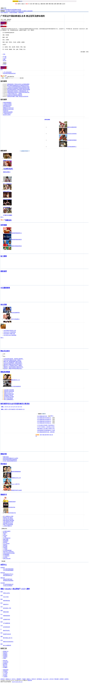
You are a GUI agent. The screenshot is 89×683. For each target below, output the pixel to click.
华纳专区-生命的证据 (9, 391)
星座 (9, 615)
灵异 (4, 521)
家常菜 (11, 398)
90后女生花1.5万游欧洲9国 (9, 332)
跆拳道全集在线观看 (8, 112)
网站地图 (56, 679)
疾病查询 (5, 663)
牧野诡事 (5, 523)
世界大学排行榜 (6, 558)
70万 (21, 406)
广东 (11, 637)
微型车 (6, 409)
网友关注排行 (5, 351)
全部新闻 (61, 679)
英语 (9, 619)
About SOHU (46, 679)
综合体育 (12, 9)
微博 (47, 3)
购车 (4, 608)
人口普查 (5, 549)
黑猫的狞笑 (8, 521)
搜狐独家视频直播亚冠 (16, 239)
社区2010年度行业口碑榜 (9, 553)
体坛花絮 (4, 304)
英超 (4, 579)
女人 (39, 3)
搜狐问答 (4, 454)
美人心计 (11, 392)
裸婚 (4, 520)
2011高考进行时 (6, 538)
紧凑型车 (13, 409)
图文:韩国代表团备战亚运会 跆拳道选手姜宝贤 (18, 85)
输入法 (4, 645)
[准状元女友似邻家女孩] (7, 197)
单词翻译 (5, 667)
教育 (2, 618)
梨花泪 (11, 395)
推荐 (4, 524)
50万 (19, 406)
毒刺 (13, 396)
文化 (2, 625)
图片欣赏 (5, 664)
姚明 (9, 570)
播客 (4, 611)
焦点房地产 (16, 589)
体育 (19, 3)
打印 (2, 25)
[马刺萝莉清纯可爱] (7, 205)
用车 (48, 434)
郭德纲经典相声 (12, 501)
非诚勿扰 (5, 547)
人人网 (4, 57)
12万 (9, 406)
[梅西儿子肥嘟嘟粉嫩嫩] (7, 181)
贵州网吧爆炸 (6, 554)
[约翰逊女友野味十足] (7, 189)
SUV (24, 409)
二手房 (9, 608)
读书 (4, 627)
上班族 (4, 536)
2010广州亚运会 (4, 12)
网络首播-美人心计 (15, 379)
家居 (36, 3)
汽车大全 (10, 403)
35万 (16, 406)
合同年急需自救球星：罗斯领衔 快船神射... (13, 358)
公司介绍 (51, 679)
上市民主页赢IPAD (7, 525)
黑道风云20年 (6, 517)
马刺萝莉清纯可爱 (6, 207)
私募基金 (5, 544)
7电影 (4, 534)
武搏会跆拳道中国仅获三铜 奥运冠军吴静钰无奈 (18, 92)
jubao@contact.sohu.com (17, 681)
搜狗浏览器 (5, 669)
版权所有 (30, 680)
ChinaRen (8, 589)
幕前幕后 (7, 520)
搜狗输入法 (5, 651)
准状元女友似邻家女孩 (7, 199)
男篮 (7, 570)
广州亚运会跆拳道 (13, 12)
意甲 (7, 579)
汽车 (31, 3)
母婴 (4, 615)
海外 (11, 579)
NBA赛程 (8, 10)
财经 (27, 3)
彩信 (12, 641)
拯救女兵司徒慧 (7, 394)
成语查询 (5, 656)
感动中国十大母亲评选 (8, 551)
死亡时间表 (10, 523)
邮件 (44, 3)
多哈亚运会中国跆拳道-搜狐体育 (14, 95)
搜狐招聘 (19, 679)
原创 (7, 627)
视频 (42, 3)
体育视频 (4, 225)
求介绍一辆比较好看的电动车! (10, 460)
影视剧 (7, 611)
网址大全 (5, 666)
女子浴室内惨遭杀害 (16, 386)
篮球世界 (3, 567)
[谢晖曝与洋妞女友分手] (7, 158)
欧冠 (8, 580)
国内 (6, 9)
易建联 (11, 570)
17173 (63, 3)
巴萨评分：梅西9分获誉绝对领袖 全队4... (13, 368)
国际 (9, 9)
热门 (4, 516)
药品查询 (5, 655)
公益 (7, 593)
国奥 (7, 575)
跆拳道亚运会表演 (7, 105)
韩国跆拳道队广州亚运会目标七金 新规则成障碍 (18, 84)
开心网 (4, 56)
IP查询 (4, 658)
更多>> (2, 217)
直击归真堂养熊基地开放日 (9, 73)
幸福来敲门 (6, 395)
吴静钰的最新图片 (7, 102)
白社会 (4, 64)
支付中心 (14, 679)
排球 (8, 584)
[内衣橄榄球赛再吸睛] (63, 140)
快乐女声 (5, 535)
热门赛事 (4, 256)
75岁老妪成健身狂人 (72, 146)
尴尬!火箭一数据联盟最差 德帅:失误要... (13, 361)
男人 (9, 630)
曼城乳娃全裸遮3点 (6, 171)
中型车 (17, 409)
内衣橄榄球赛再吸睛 (72, 140)
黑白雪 (7, 519)
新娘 (7, 615)
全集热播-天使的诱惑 (9, 389)
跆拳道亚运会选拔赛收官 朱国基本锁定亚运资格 (18, 88)
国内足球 (3, 572)
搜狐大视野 (5, 539)
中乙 (12, 574)
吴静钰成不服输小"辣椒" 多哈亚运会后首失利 (17, 96)
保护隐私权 (39, 679)
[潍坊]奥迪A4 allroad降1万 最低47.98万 (46, 428)
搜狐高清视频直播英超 (16, 246)
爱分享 (4, 60)
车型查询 (5, 671)
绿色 (9, 627)
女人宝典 (5, 673)
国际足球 (3, 577)
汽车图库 (16, 403)
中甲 (10, 574)
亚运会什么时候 (6, 114)
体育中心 (4, 564)
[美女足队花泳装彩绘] (63, 133)
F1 (3, 585)
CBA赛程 (24, 10)
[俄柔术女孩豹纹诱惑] (63, 127)
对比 (50, 434)
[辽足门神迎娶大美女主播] (7, 166)
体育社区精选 (47, 119)
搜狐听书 (4, 494)
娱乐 (23, 3)
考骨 (12, 521)
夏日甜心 (5, 532)
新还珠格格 (5, 540)
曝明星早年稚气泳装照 (16, 490)
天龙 (2, 640)
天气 (4, 623)
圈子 (4, 637)
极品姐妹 (12, 520)
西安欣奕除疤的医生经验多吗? (10, 459)
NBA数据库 (13, 10)
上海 (9, 637)
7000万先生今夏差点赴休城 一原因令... (12, 360)
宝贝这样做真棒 (9, 524)
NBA (2, 9)
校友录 (9, 634)
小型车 (9, 409)
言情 (4, 519)
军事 (4, 593)
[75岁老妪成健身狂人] (63, 146)
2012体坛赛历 (29, 10)
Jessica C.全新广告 (15, 484)
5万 (5, 406)
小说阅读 (5, 676)
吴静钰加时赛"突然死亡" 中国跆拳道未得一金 (17, 91)
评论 (9, 593)
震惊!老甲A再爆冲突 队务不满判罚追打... (13, 364)
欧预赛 (4, 580)
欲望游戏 (11, 519)
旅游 (2, 621)
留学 (7, 619)
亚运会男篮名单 (6, 106)
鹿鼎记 (4, 641)
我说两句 (5, 634)
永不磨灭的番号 (6, 531)
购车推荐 (4, 403)
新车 (41, 434)
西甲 (9, 579)
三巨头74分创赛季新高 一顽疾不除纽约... (13, 362)
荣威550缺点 (6, 456)
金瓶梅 (7, 516)
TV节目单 (5, 672)
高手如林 (5, 546)
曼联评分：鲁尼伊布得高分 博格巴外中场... (13, 367)
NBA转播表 (18, 10)
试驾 (46, 434)
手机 (7, 630)
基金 (9, 600)
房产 (34, 3)
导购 (43, 434)
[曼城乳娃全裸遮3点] (8, 169)
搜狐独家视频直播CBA (16, 233)
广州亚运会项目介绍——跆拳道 (14, 93)
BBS (52, 3)
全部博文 (66, 679)
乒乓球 (4, 584)
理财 (7, 600)
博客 (50, 3)
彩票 (20, 9)
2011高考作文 (6, 555)
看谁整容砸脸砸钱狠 (16, 471)
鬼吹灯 (11, 517)
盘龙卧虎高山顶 (7, 396)
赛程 (7, 568)
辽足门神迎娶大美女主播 (7, 168)
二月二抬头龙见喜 (7, 72)
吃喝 (9, 623)
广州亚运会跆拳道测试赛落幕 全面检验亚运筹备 (18, 86)
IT (28, 3)
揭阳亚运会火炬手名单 (8, 107)
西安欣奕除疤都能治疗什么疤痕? (10, 458)
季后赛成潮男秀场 (15, 312)
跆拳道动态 (21, 12)
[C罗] (7, 212)
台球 (12, 584)
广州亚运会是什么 (7, 113)
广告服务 (24, 679)
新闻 (16, 3)
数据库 (7, 574)
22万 (14, 406)
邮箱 (7, 637)
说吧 (55, 3)
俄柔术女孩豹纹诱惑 (72, 127)
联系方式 (34, 679)
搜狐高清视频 (5, 372)
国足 (4, 575)
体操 (10, 584)
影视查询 (5, 654)
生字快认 (5, 675)
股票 (4, 600)
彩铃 (10, 641)
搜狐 (2, 589)
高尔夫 (6, 585)
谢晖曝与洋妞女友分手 (7, 160)
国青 (9, 575)
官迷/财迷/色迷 (11, 507)
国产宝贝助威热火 (15, 319)
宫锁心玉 (6, 392)
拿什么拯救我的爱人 (9, 399)
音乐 (7, 604)
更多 (4, 54)
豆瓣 (4, 59)
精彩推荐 (4, 271)
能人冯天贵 (6, 398)
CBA (4, 9)
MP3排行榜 (5, 661)
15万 (12, 406)
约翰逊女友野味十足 (7, 191)
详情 (49, 416)
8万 (7, 406)
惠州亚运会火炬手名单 (8, 109)
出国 (4, 619)
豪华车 (20, 409)
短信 (8, 641)
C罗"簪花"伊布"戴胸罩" (7, 215)
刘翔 (9, 585)
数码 (4, 630)
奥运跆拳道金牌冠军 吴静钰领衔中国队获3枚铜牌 (18, 89)
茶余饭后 (4, 464)
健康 (7, 623)
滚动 (11, 585)
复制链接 (3, 23)
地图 (8, 645)
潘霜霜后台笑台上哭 (16, 477)
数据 (12, 580)
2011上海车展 (6, 543)
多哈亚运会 (5, 110)
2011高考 (5, 557)
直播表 (11, 568)
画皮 (13, 394)
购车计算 (23, 403)
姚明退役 (5, 542)
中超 (18, 9)
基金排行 (5, 652)
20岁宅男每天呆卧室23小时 (9, 330)
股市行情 (5, 660)
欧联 (10, 580)
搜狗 (60, 3)
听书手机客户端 (12, 512)
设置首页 (3, 679)
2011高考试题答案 (7, 550)
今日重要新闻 (5, 288)
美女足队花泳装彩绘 (72, 133)
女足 (11, 575)
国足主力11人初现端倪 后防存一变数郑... (13, 365)
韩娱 (4, 604)
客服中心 (29, 679)
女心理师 (11, 516)
